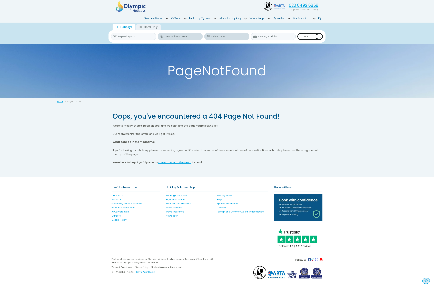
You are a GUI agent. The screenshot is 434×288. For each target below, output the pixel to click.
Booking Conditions (176, 195)
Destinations (153, 18)
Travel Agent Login (145, 272)
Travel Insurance (175, 211)
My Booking (301, 18)
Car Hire (221, 207)
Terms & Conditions (122, 267)
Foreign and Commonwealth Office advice (240, 211)
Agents (278, 18)
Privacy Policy (142, 267)
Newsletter (172, 215)
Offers (176, 18)
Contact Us (118, 195)
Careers (116, 215)
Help (219, 199)
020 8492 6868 (303, 5)
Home (60, 101)
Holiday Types (199, 18)
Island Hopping (230, 18)
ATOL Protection (120, 211)
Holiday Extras (224, 195)
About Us (116, 199)
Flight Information (175, 199)
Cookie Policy (119, 219)
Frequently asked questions (127, 203)
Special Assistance (227, 203)
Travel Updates (174, 207)
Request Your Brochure (178, 203)
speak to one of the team (174, 162)
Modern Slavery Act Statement (166, 267)
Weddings (257, 18)
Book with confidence (123, 207)
